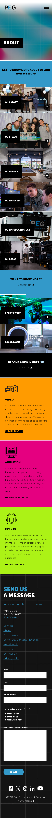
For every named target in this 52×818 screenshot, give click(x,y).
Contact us (25, 284)
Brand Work (11, 644)
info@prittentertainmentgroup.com (25, 604)
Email (7, 682)
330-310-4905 (11, 617)
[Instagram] (25, 788)
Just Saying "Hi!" (14, 720)
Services (8, 625)
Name (6, 670)
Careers (8, 649)
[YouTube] (40, 788)
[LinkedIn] (32, 788)
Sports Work (11, 635)
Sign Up (24, 368)
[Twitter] (18, 788)
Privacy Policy (12, 658)
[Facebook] (11, 788)
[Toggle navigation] (46, 8)
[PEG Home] (10, 8)
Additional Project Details (17, 727)
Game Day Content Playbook (21, 639)
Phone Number (10, 694)
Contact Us (10, 653)
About (7, 630)
